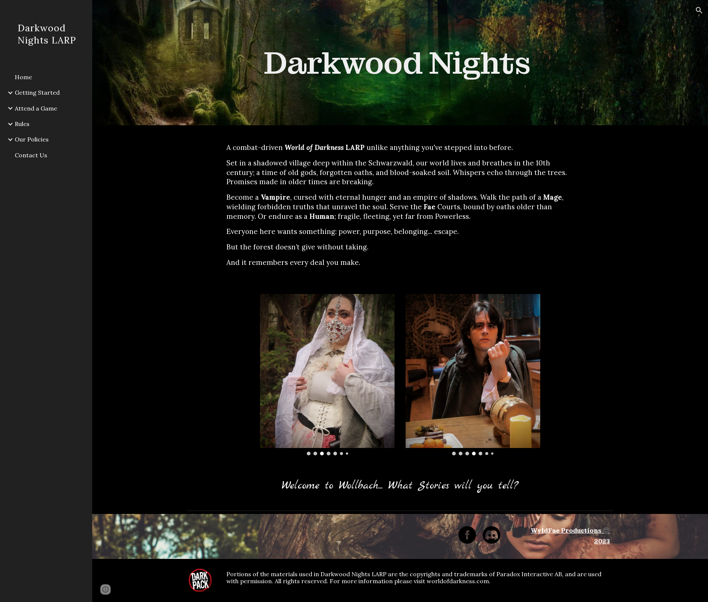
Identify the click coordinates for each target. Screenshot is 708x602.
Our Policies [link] (32, 139)
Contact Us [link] (31, 155)
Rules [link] (22, 123)
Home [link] (23, 77)
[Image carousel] (327, 374)
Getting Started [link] (37, 92)
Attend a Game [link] (36, 108)
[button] (699, 10)
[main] (399, 62)
